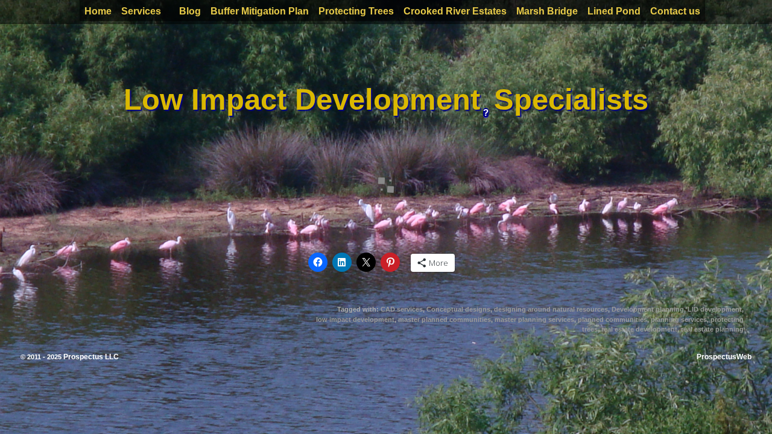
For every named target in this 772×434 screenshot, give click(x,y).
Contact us (675, 11)
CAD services (402, 309)
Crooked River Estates (455, 11)
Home (98, 11)
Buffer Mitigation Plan (259, 11)
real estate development (639, 329)
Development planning (648, 309)
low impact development (355, 319)
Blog (190, 11)
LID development (715, 309)
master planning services (534, 319)
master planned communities (444, 319)
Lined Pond (614, 11)
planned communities (612, 319)
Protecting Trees (356, 11)
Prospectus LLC (91, 357)
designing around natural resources (551, 309)
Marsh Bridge (547, 11)
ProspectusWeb (724, 357)
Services (141, 11)
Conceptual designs (458, 309)
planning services (679, 319)
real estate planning (712, 329)
